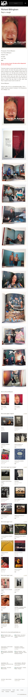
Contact (21, 689)
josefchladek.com (23, 694)
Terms (3, 691)
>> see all (25, 413)
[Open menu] (25, 3)
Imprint (14, 689)
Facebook (7, 691)
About (18, 689)
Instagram (12, 691)
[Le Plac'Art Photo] (4, 3)
